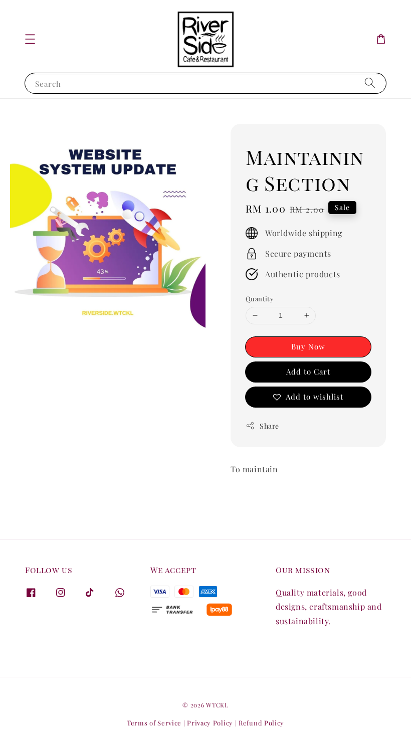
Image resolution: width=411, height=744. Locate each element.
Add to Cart (308, 371)
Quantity (260, 298)
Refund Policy (261, 722)
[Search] (370, 83)
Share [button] (269, 426)
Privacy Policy (210, 722)
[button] (30, 39)
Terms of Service (154, 722)
